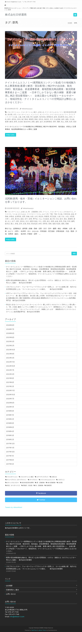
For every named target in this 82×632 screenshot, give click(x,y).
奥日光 (17, 219)
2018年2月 (10, 439)
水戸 (13, 221)
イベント (46, 212)
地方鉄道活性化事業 (28, 482)
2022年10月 (10, 366)
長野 (54, 122)
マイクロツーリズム (34, 214)
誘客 (33, 122)
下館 (55, 214)
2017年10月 (10, 452)
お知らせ (41, 112)
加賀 (27, 117)
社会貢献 (57, 119)
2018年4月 (10, 431)
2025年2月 (10, 346)
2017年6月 (10, 460)
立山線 (72, 119)
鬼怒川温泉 (56, 224)
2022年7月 (10, 370)
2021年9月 (10, 378)
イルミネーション (13, 112)
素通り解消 (9, 122)
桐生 (65, 219)
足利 (20, 224)
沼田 (17, 221)
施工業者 (24, 119)
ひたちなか (22, 214)
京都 (23, 117)
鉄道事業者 (48, 122)
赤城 (16, 224)
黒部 (74, 122)
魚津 (70, 122)
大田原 (72, 216)
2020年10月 (10, 395)
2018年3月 (10, 435)
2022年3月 (10, 374)
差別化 (14, 119)
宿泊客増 (61, 117)
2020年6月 (10, 403)
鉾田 (40, 224)
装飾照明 (49, 485)
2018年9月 (10, 423)
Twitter (42, 500)
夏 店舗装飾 (40, 482)
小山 (40, 219)
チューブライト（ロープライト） (17, 479)
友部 (32, 216)
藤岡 (72, 221)
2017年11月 (10, 448)
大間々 (7, 219)
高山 (62, 122)
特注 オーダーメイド (13, 485)
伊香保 (11, 216)
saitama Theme (42, 630)
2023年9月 (10, 354)
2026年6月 (10, 333)
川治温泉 (46, 219)
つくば (14, 214)
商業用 (46, 216)
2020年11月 (10, 390)
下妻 (51, 214)
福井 (62, 119)
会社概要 (9, 586)
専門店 (35, 219)
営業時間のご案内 (12, 590)
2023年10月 (10, 350)
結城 (56, 221)
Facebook (41, 493)
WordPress (34, 630)
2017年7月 (10, 456)
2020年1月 (10, 407)
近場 (24, 224)
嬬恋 (22, 219)
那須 (28, 224)
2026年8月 (10, 325)
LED (14, 114)
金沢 (41, 122)
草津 (68, 221)
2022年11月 (10, 362)
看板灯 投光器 (27, 485)
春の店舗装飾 (51, 482)
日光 (57, 219)
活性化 (40, 119)
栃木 (61, 219)
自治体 (20, 122)
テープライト (34, 479)
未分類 (10, 114)
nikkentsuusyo (27, 109)
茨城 (64, 221)
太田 (12, 219)
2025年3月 (10, 341)
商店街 (40, 216)
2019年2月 (10, 419)
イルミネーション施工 (29, 112)
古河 (36, 216)
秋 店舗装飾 (33, 212)
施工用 (52, 219)
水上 (9, 221)
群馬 (15, 122)
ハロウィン (61, 479)
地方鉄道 (42, 117)
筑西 (52, 221)
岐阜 (9, 119)
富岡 (30, 219)
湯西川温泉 (34, 221)
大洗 (67, 216)
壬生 (62, 216)
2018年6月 (10, 427)
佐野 (23, 216)
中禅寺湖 (66, 214)
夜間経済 (49, 117)
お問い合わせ (11, 594)
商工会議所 (34, 117)
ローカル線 (13, 117)
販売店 (7, 224)
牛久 (40, 221)
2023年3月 (10, 358)
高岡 (66, 122)
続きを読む (11, 135)
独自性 (46, 119)
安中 (26, 219)
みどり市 (45, 214)
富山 (66, 117)
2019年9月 (10, 411)
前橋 (27, 216)
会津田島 (18, 216)
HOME (70, 23)
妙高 (55, 117)
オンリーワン (44, 114)
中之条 (60, 214)
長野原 (45, 224)
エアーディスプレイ (42, 477)
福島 (67, 119)
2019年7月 (10, 415)
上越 (19, 117)
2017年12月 (10, 444)
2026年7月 (10, 329)
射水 (70, 117)
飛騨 (58, 122)
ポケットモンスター (13, 482)
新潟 (18, 119)
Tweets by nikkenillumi (13, 507)
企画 (72, 214)
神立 (48, 221)
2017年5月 (10, 464)
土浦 (58, 216)
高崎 (50, 224)
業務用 (31, 119)
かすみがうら (68, 212)
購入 (12, 224)
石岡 (44, 221)
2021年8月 (10, 382)
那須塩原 (34, 224)
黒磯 (67, 224)
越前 (37, 122)
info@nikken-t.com (15, 1)
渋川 (27, 221)
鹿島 (62, 224)
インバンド (35, 114)
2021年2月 (10, 386)
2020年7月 (10, 399)
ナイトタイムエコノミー (54, 112)
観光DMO (27, 122)
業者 (36, 119)
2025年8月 (10, 337)
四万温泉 (53, 216)
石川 (51, 119)
